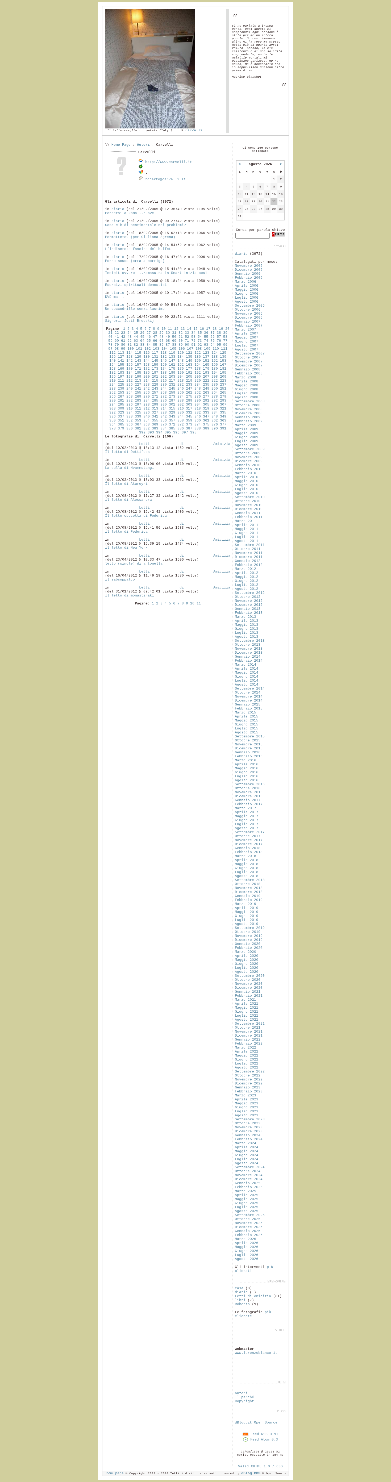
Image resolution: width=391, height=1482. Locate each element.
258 (163, 393)
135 (189, 357)
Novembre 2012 (249, 601)
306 (214, 405)
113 (121, 353)
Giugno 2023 (246, 1107)
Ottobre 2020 (247, 980)
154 (112, 365)
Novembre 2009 (249, 457)
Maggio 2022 (246, 1056)
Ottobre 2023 (247, 1123)
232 (180, 385)
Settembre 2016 (250, 784)
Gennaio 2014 (247, 657)
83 (142, 345)
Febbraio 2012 (249, 565)
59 (110, 341)
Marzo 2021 (245, 1000)
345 (189, 417)
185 (138, 373)
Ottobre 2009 (247, 453)
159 (155, 365)
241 (138, 389)
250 (214, 389)
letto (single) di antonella (134, 564)
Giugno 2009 (246, 437)
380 (129, 429)
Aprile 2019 (246, 908)
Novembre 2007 (249, 362)
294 (112, 405)
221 (206, 381)
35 (200, 333)
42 (123, 337)
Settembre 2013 (250, 641)
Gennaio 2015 (247, 705)
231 (172, 385)
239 (121, 389)
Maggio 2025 (246, 1199)
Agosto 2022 (246, 1068)
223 (223, 381)
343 (172, 417)
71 (187, 341)
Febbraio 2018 (249, 852)
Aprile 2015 (246, 717)
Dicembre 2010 (249, 509)
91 (193, 345)
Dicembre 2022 (249, 1084)
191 (189, 373)
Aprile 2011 (246, 525)
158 (146, 365)
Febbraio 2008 (249, 373)
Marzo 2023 (245, 1095)
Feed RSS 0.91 (263, 1434)
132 (163, 357)
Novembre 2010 (249, 505)
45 (142, 337)
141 (121, 361)
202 (163, 377)
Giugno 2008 (246, 389)
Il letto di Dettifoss (127, 452)
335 (223, 413)
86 (161, 345)
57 (219, 337)
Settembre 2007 (250, 354)
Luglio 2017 (246, 824)
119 (172, 353)
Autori (143, 145)
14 (189, 329)
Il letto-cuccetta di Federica (136, 516)
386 (180, 429)
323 (121, 413)
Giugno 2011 (246, 533)
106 (181, 349)
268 (129, 397)
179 (206, 369)
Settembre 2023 (250, 1119)
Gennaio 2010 (247, 465)
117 (155, 353)
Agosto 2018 (246, 876)
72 (193, 341)
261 (189, 393)
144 (146, 361)
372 (180, 425)
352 (129, 421)
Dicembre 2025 (249, 1227)
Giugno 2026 (246, 1251)
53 (193, 337)
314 (163, 409)
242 (146, 389)
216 (163, 381)
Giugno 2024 (246, 1155)
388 (197, 429)
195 (223, 373)
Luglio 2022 (246, 1064)
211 (121, 381)
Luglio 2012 (246, 585)
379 (121, 429)
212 (129, 381)
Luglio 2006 (246, 298)
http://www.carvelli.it (168, 162)
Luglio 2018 (246, 872)
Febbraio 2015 (249, 709)
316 (180, 409)
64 (142, 341)
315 (172, 409)
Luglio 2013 (246, 633)
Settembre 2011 (250, 545)
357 (172, 421)
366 (129, 425)
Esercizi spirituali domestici (136, 285)
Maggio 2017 (246, 816)
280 (112, 401)
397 (185, 433)
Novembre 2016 (249, 792)
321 (223, 409)
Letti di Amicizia (185, 444)
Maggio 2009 (246, 433)
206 (197, 377)
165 (206, 365)
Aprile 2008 (246, 381)
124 (214, 353)
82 (136, 345)
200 (146, 377)
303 (189, 405)
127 (121, 357)
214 (146, 381)
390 (214, 429)
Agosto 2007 (246, 350)
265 (223, 393)
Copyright (244, 1401)
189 (172, 373)
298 (146, 405)
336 (112, 417)
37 (212, 333)
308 (112, 409)
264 (214, 393)
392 (142, 433)
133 (172, 357)
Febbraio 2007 (249, 326)
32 (180, 333)
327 (155, 413)
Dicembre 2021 (249, 1036)
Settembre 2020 (250, 976)
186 (146, 373)
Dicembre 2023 (249, 1131)
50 (174, 337)
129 (138, 357)
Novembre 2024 (249, 1175)
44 (136, 337)
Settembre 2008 (250, 401)
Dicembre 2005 (249, 270)
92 (200, 345)
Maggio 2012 (246, 577)
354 (146, 421)
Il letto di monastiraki (129, 596)
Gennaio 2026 (247, 1231)
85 (155, 345)
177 (189, 369)
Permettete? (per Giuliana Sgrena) (140, 237)
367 (138, 425)
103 (156, 349)
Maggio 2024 (246, 1151)
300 (163, 405)
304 (197, 405)
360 (197, 421)
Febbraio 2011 (249, 517)
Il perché (244, 1397)
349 (223, 417)
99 (123, 349)
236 (214, 385)
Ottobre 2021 (247, 1028)
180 (214, 369)
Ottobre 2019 (247, 932)
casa (239, 1288)
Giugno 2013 (246, 629)
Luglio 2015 (246, 728)
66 (155, 341)
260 (180, 393)
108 (199, 349)
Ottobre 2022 (247, 1076)
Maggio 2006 (246, 290)
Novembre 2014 (249, 697)
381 (138, 429)
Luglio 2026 (246, 1255)
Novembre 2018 (249, 888)
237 (223, 385)
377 (223, 425)
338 (129, 417)
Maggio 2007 (246, 338)
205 (189, 377)
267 (121, 397)
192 (197, 373)
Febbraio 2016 (249, 756)
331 (189, 413)
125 (223, 353)
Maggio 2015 (246, 721)
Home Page (121, 145)
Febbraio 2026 (249, 1235)
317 (189, 409)
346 (197, 417)
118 (163, 353)
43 (129, 337)
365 (121, 425)
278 (214, 397)
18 (215, 329)
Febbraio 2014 (249, 661)
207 (206, 377)
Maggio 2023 (246, 1103)
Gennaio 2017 (247, 800)
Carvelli (193, 130)
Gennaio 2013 (247, 609)
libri (240, 1300)
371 (172, 425)
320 (214, 409)
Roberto (242, 1304)
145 (155, 361)
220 (197, 381)
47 (155, 337)
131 (155, 357)
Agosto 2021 (246, 1020)
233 (189, 385)
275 (189, 397)
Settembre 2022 (250, 1072)
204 (180, 377)
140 (112, 361)
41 (117, 337)
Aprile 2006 (246, 286)
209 (223, 377)
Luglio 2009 (246, 441)
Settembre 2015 (250, 736)
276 (197, 397)
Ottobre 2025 (247, 1219)
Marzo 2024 (245, 1143)
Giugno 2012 (246, 581)
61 (123, 341)
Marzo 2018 (245, 856)
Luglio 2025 (246, 1207)
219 (189, 381)
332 (197, 413)
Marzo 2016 (245, 760)
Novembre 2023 (249, 1127)
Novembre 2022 (249, 1080)
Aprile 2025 (246, 1195)
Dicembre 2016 (249, 796)
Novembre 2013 (249, 649)
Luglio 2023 (246, 1111)
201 (155, 377)
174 (163, 369)
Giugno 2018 (246, 868)
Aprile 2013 (246, 621)
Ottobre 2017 (247, 836)
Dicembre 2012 (249, 605)
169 (121, 369)
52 (187, 337)
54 (200, 337)
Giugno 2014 (246, 677)
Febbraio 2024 (249, 1139)
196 (112, 377)
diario (117, 209)
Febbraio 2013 (249, 613)
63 (136, 341)
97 (110, 349)
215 (155, 381)
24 (129, 333)
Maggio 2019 (246, 912)
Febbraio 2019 (249, 900)
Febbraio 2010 (249, 469)
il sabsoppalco (120, 580)
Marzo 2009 (245, 425)
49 (168, 337)
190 (180, 373)
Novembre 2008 (249, 409)
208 (214, 377)
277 (206, 397)
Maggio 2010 (246, 481)
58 (225, 337)
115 (138, 353)
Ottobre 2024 (247, 1171)
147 (172, 361)
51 (180, 337)
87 (168, 345)
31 (174, 333)
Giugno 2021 (246, 1012)
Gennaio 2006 (247, 274)
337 (121, 417)
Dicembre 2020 (249, 988)
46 (149, 337)
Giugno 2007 (246, 342)
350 (112, 421)
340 (146, 417)
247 (189, 389)
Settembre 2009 (250, 449)
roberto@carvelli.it (165, 179)
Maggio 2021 (246, 1008)
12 (176, 329)
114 (129, 353)
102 (147, 349)
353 (138, 421)
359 (189, 421)
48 (161, 337)
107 (190, 349)
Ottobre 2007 (247, 358)
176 (180, 369)
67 (161, 341)
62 (129, 341)
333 (206, 413)
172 (146, 369)
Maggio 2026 (246, 1247)
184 (129, 373)
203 (172, 377)
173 (155, 369)
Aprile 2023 (246, 1099)
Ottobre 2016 (247, 788)
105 (173, 349)
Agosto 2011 (246, 541)
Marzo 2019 (245, 904)
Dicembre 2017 (249, 844)
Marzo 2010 (245, 473)
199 (138, 377)
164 (197, 365)
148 (180, 361)
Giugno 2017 (246, 820)
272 (163, 397)
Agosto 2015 (246, 732)
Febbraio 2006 (249, 278)
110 (216, 349)
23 (123, 333)
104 (164, 349)
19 (221, 329)
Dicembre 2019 (249, 940)
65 (149, 341)
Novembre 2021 (249, 1032)
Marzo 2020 (245, 952)
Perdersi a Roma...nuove (129, 213)
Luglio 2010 (246, 489)
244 (163, 389)
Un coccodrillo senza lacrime (135, 309)
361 (206, 421)
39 (225, 333)
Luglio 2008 (246, 393)
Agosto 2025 (246, 1211)
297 (138, 405)
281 (121, 401)
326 (146, 413)
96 (225, 345)
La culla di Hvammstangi (129, 468)
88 (174, 345)
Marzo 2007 (245, 330)
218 (180, 381)
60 (117, 341)
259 (172, 393)
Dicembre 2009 (249, 461)
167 (223, 365)
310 (129, 409)
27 (149, 333)
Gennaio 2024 (247, 1135)
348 (214, 417)
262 (197, 393)
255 (138, 393)
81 (129, 345)
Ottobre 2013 (247, 645)
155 (121, 365)
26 (142, 333)
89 (180, 345)
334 (214, 413)
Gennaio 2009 (247, 417)
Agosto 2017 (246, 828)
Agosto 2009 (246, 445)
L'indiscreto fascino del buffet (138, 249)
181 (223, 369)
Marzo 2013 (245, 617)
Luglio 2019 (246, 920)
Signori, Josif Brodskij (129, 321)
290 (197, 401)
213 (138, 381)
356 (163, 421)
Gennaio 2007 (247, 322)
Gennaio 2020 (247, 944)
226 (129, 385)
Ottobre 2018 (247, 884)
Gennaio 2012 (247, 561)
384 (163, 429)
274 (180, 397)
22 (117, 333)
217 (172, 381)
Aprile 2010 (246, 477)
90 (187, 345)
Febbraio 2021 (249, 996)
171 (138, 369)
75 (212, 341)
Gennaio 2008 (247, 369)
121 (189, 353)
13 (183, 329)
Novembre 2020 (249, 984)
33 (187, 333)
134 (180, 357)
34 (193, 333)
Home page (114, 1473)
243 (155, 389)
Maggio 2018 (246, 864)
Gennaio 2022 (247, 1040)
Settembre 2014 (250, 689)
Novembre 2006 (249, 314)
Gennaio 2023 (247, 1087)
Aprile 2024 (246, 1147)
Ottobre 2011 (247, 549)
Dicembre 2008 (249, 413)
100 (130, 349)
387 (189, 429)
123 (206, 353)
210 (112, 381)
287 (172, 401)
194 (214, 373)
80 (123, 345)
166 (214, 365)
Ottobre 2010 (247, 501)
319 (206, 409)
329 (172, 413)
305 (206, 405)
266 (112, 397)
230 (163, 385)
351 (121, 421)
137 (206, 357)
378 (112, 429)
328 (163, 413)
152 (214, 361)
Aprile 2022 (246, 1052)
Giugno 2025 (246, 1203)
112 (112, 353)
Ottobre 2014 (247, 693)
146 (163, 361)
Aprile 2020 (246, 956)
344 (180, 417)
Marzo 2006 (245, 282)
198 (129, 377)
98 (117, 349)
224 (112, 385)
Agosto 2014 (246, 685)
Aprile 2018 (246, 860)
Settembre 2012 (250, 593)
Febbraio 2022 (249, 1044)
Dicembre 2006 (249, 318)
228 (146, 385)
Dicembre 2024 (249, 1179)
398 (193, 433)
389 (206, 429)
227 (138, 385)
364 (112, 425)
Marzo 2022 (245, 1048)
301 (172, 405)
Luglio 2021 (246, 1016)
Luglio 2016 (246, 776)
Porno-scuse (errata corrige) (135, 261)
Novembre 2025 (249, 1223)
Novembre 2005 (249, 266)
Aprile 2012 (246, 573)
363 (223, 421)
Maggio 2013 (246, 625)
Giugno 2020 (246, 964)
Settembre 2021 (250, 1024)
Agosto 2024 (246, 1163)
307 (223, 405)
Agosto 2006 (246, 302)
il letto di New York (126, 548)
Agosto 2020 (246, 972)
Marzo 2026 (245, 1239)
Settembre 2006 (250, 306)
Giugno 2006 (246, 294)
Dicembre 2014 (249, 701)
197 (121, 377)
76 (219, 341)
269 (138, 397)
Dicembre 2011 (249, 557)
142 (129, 361)
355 (155, 421)
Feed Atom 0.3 (263, 1440)
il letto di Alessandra (128, 500)
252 (112, 393)
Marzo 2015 (245, 713)
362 (214, 421)
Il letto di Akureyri (126, 484)
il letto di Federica (126, 532)
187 (155, 373)
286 (163, 401)
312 (146, 409)
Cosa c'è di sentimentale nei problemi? (145, 225)
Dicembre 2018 (249, 892)
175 (172, 369)
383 (155, 429)
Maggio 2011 (246, 529)
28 (155, 333)
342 (163, 417)
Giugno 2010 (246, 485)
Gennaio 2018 (247, 848)
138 (214, 357)
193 (206, 373)
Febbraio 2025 (249, 1187)
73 (200, 341)
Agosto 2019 (246, 924)
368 (146, 425)
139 (223, 357)
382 (146, 429)
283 (138, 401)
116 (146, 353)
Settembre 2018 (250, 880)
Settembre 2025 (250, 1215)
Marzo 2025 (245, 1191)
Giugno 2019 (246, 916)
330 (180, 413)
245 (172, 389)
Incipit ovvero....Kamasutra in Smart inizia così (156, 273)
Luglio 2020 (246, 968)
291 (206, 401)
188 (163, 373)
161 (172, 365)
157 (138, 365)
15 (195, 329)
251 (223, 389)
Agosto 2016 (246, 780)
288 (180, 401)
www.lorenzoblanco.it (256, 1353)
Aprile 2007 (246, 334)
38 (219, 333)
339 (138, 417)
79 (117, 345)
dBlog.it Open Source (256, 1423)
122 (197, 353)
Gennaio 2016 (247, 752)
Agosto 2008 (246, 397)
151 (206, 361)
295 (121, 405)
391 (223, 429)
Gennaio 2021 (247, 992)
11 (170, 329)
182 (112, 373)
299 (155, 405)
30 (168, 333)
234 (197, 385)
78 (110, 345)
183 (121, 373)
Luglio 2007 (246, 346)
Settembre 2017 (250, 832)
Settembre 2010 (250, 497)
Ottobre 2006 (247, 310)
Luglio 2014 (246, 681)
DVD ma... (114, 297)
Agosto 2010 (246, 493)
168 (112, 369)
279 (223, 397)
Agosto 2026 (246, 1259)
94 (212, 345)
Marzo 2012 (245, 569)
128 (129, 357)
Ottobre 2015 (247, 740)
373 (189, 425)
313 (155, 409)
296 (129, 405)
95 (219, 345)
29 (161, 333)
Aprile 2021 (246, 1004)
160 (163, 365)
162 (180, 365)
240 (129, 389)
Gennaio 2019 (247, 896)
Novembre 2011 (249, 553)
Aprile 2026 (246, 1243)
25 (136, 333)
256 (146, 393)
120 (180, 353)
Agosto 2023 (246, 1115)
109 (207, 349)
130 (146, 357)
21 (110, 333)
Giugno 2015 (246, 725)
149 (189, 361)
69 (174, 341)
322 (112, 413)
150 (197, 361)
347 (206, 417)
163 (189, 365)
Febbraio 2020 (249, 948)
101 (139, 349)
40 (110, 337)
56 (212, 337)
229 (155, 385)
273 (172, 397)
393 (151, 433)
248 (197, 389)
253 (121, 393)
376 (214, 425)
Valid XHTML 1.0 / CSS (260, 1466)
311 (138, 409)
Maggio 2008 (246, 385)
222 (214, 381)
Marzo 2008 (245, 377)
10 (163, 329)
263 (206, 393)
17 (208, 329)
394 (159, 433)
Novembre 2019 (249, 936)
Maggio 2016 (246, 768)
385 (172, 429)
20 (227, 329)
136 (197, 357)
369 (155, 425)
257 (155, 393)
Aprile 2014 (246, 669)
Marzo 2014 (245, 665)
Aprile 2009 (246, 429)
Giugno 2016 (246, 772)
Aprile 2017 (246, 812)
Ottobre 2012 (247, 597)
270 (146, 397)
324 (129, 413)
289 (189, 401)
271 (155, 397)
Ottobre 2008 (247, 405)
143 (138, 361)
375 (206, 425)
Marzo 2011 (245, 521)
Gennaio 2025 (247, 1183)
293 (223, 401)
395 (168, 433)
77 (225, 341)
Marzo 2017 (245, 808)
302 (180, 405)
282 (129, 401)
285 (155, 401)
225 (121, 385)
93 (206, 345)
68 (168, 341)
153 (223, 361)
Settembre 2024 (250, 1167)
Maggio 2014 (246, 673)
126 (112, 357)
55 (206, 337)
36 (206, 333)
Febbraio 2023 (249, 1091)
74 (206, 341)
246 (180, 389)
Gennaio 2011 (247, 513)
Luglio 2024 (246, 1159)
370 (163, 425)
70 (180, 341)
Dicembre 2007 (249, 366)
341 (155, 417)
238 (112, 389)
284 (146, 401)
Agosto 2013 (246, 637)
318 (197, 409)
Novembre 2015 (249, 744)
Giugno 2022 (246, 1060)
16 (202, 329)
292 (214, 401)
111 (224, 349)
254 (129, 393)
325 (138, 413)
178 (197, 369)
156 (129, 365)
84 (149, 345)
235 (206, 385)
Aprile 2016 (246, 764)
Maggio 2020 (246, 960)
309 (121, 409)
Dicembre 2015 (249, 748)
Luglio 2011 (246, 537)
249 (206, 389)
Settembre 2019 (250, 928)
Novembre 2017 (249, 840)
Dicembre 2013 (249, 653)
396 (176, 433)
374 (197, 425)
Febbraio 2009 (249, 421)
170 (129, 369)
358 (180, 421)
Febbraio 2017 (249, 804)
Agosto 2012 (246, 589)
